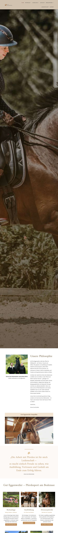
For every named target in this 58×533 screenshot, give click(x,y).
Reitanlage (27, 2)
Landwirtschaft (45, 7)
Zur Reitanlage (11, 524)
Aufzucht (42, 2)
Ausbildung (35, 2)
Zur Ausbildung (29, 523)
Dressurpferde (49, 2)
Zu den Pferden (47, 524)
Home (22, 2)
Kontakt (52, 7)
